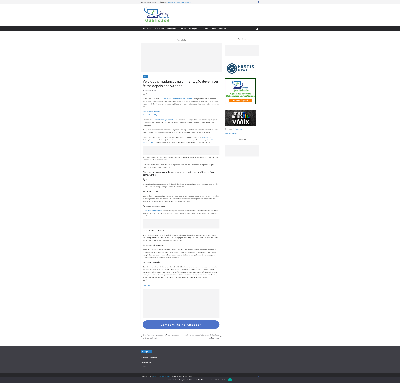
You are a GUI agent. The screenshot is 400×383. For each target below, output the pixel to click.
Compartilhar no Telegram (151, 115)
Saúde (183, 29)
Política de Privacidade (149, 358)
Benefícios (171, 29)
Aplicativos (146, 29)
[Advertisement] (181, 57)
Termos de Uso (146, 362)
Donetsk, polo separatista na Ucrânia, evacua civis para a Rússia (161, 336)
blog (155, 90)
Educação (193, 29)
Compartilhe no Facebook (181, 325)
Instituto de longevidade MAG (165, 120)
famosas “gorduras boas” (153, 211)
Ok (230, 380)
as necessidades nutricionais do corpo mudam (176, 99)
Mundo (205, 29)
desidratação (206, 137)
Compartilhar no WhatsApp (152, 112)
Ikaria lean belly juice (232, 133)
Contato (222, 29)
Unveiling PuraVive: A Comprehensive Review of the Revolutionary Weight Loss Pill (184, 3)
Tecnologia (159, 29)
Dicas (214, 29)
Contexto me (237, 129)
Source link (146, 285)
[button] (177, 28)
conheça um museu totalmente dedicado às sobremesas (201, 336)
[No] (397, 380)
